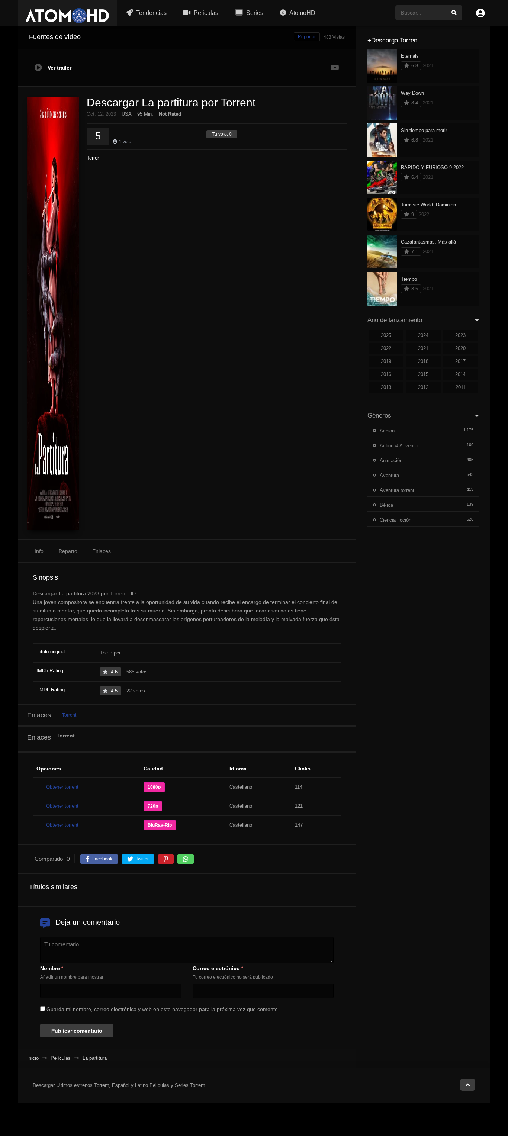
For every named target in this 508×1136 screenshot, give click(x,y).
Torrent (69, 715)
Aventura (389, 475)
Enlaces (101, 551)
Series (254, 13)
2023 (460, 335)
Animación (391, 460)
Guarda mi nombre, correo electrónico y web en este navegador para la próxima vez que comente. (162, 1009)
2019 (386, 361)
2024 (423, 335)
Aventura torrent (397, 490)
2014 (460, 374)
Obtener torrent (62, 787)
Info (39, 551)
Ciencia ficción (395, 520)
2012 (423, 387)
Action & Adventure (400, 445)
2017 (460, 361)
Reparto (67, 551)
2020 (460, 348)
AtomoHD (301, 13)
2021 (423, 348)
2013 (386, 387)
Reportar (307, 36)
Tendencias (151, 13)
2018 (423, 361)
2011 (461, 387)
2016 (386, 374)
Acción (387, 431)
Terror (93, 157)
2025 (386, 335)
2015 (423, 374)
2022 (386, 348)
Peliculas (205, 13)
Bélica (386, 505)
